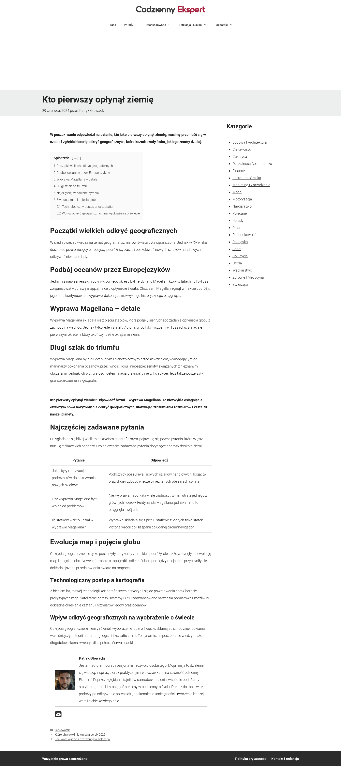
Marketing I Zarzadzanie (251, 185)
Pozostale (221, 25)
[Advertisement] (170, 60)
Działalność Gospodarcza (252, 164)
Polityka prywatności (251, 759)
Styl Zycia (240, 256)
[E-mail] (58, 715)
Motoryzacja (242, 199)
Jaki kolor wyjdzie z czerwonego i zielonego (82, 739)
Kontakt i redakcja (285, 759)
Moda (237, 192)
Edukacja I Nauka (190, 25)
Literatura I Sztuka (246, 178)
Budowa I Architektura (249, 142)
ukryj (76, 158)
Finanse (238, 171)
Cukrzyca (239, 156)
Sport (236, 249)
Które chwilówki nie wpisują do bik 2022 (80, 734)
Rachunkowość (156, 25)
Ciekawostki (62, 730)
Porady (128, 25)
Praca (112, 25)
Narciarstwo (242, 206)
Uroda (237, 263)
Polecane (239, 213)
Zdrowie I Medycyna (248, 277)
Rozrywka (240, 242)
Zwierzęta (240, 284)
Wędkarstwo (242, 270)
